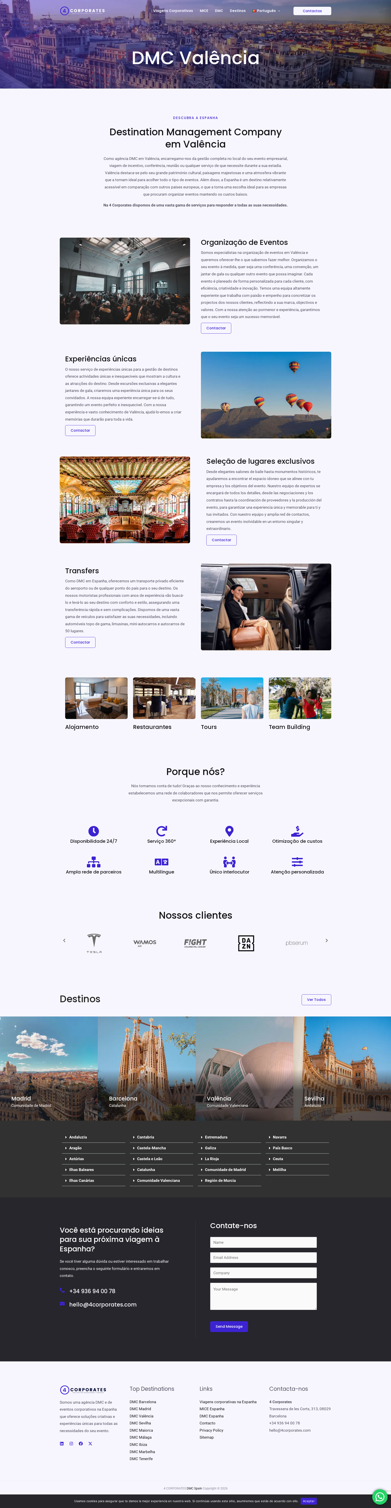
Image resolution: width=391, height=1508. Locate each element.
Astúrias (76, 1159)
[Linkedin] (62, 1444)
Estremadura (216, 1137)
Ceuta (278, 1159)
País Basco (282, 1148)
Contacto (207, 1423)
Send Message (229, 1326)
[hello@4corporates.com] (62, 1303)
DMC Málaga (141, 1437)
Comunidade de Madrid (225, 1169)
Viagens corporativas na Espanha (228, 1402)
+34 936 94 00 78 (92, 1291)
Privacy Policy (211, 1430)
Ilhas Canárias (81, 1180)
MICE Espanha (212, 1409)
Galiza (210, 1148)
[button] (309, 11)
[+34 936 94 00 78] (62, 1290)
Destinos (238, 10)
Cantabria (145, 1137)
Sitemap (207, 1437)
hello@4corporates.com (103, 1304)
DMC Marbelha (142, 1451)
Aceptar (309, 1501)
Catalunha (146, 1169)
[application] (278, 11)
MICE (204, 10)
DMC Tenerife (141, 1458)
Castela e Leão (149, 1159)
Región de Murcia (220, 1180)
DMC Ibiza (138, 1444)
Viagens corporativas (173, 10)
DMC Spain (194, 1488)
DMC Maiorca (141, 1430)
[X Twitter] (90, 1444)
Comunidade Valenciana (158, 1180)
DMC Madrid (140, 1409)
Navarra (279, 1137)
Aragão (75, 1148)
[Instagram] (71, 1444)
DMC (219, 10)
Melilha (279, 1169)
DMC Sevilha (140, 1423)
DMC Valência (141, 1416)
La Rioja (212, 1159)
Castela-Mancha (151, 1148)
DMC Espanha (212, 1416)
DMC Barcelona (143, 1402)
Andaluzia (78, 1137)
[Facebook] (81, 1444)
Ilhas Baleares (81, 1169)
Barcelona (123, 1098)
